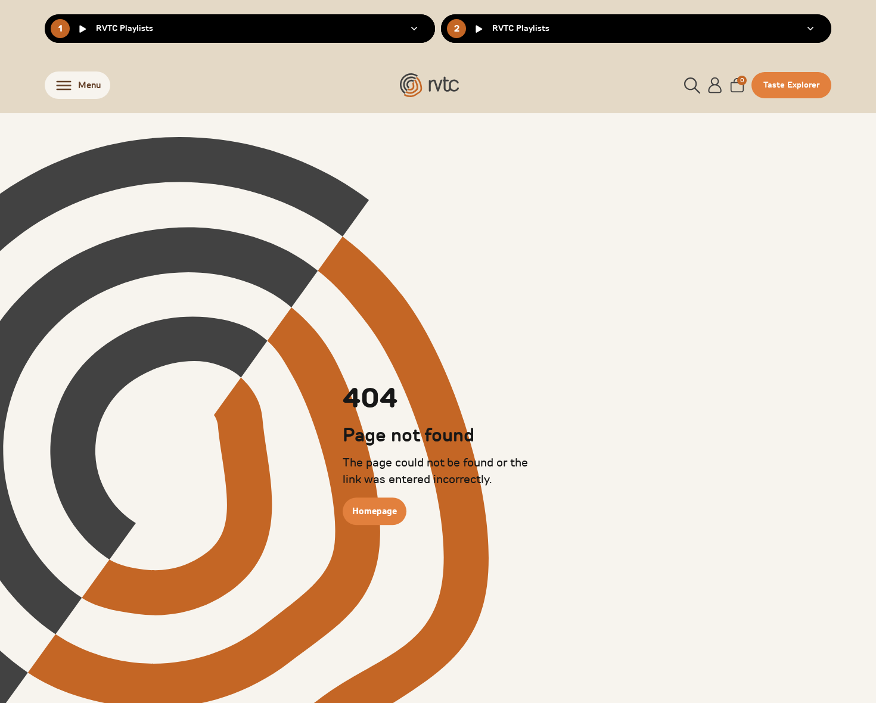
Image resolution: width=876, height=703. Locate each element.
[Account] (715, 85)
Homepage (374, 511)
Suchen (791, 113)
